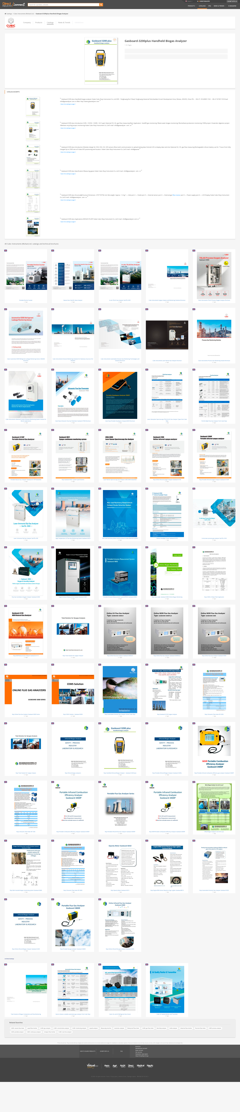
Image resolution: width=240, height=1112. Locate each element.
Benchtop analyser (161, 1028)
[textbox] (63, 4)
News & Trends (219, 6)
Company (27, 22)
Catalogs (202, 6)
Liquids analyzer (93, 1028)
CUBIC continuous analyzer (34, 1032)
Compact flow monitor (49, 1032)
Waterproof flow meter (133, 1028)
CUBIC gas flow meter (148, 1028)
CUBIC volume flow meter (17, 1028)
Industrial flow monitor (186, 1028)
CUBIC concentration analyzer (61, 1028)
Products (191, 6)
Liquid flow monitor (32, 1028)
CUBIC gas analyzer (45, 1028)
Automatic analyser (119, 1028)
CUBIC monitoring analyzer (79, 1028)
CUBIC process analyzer (215, 1028)
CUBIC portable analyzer (17, 1032)
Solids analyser (173, 1028)
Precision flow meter (200, 1028)
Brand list (137, 1046)
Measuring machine (106, 1028)
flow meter (176, 195)
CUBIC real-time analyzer (65, 1032)
